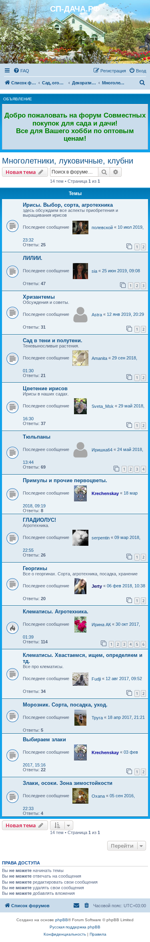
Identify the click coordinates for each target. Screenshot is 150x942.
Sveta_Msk (103, 406)
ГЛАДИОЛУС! (39, 520)
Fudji (96, 679)
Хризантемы (39, 297)
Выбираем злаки (44, 739)
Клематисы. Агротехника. (55, 612)
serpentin (101, 537)
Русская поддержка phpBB (75, 927)
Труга (97, 717)
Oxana (98, 796)
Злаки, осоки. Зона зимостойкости (67, 783)
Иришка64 (102, 449)
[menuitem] (21, 71)
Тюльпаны (36, 437)
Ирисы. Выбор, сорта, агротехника (68, 205)
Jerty (97, 586)
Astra (97, 314)
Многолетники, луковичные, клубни (67, 160)
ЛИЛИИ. (32, 258)
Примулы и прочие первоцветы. (65, 480)
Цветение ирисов (45, 388)
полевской (102, 227)
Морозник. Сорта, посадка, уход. (65, 705)
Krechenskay (105, 493)
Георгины (35, 568)
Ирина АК (101, 624)
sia (94, 271)
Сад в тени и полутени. (52, 340)
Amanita (99, 358)
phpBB (61, 920)
